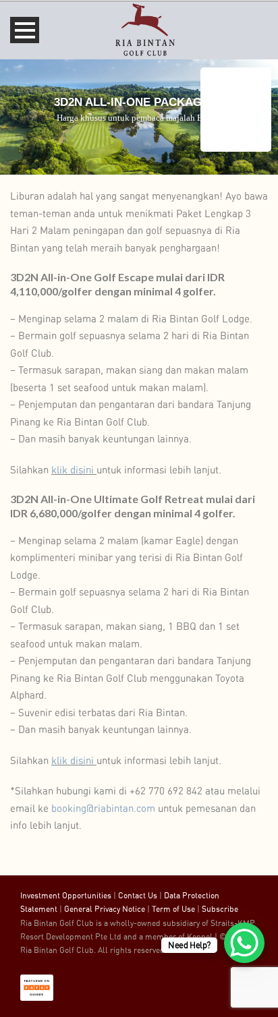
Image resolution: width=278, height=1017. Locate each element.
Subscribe (220, 909)
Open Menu (24, 30)
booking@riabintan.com (103, 809)
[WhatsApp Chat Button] (244, 943)
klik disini (72, 470)
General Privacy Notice (104, 909)
